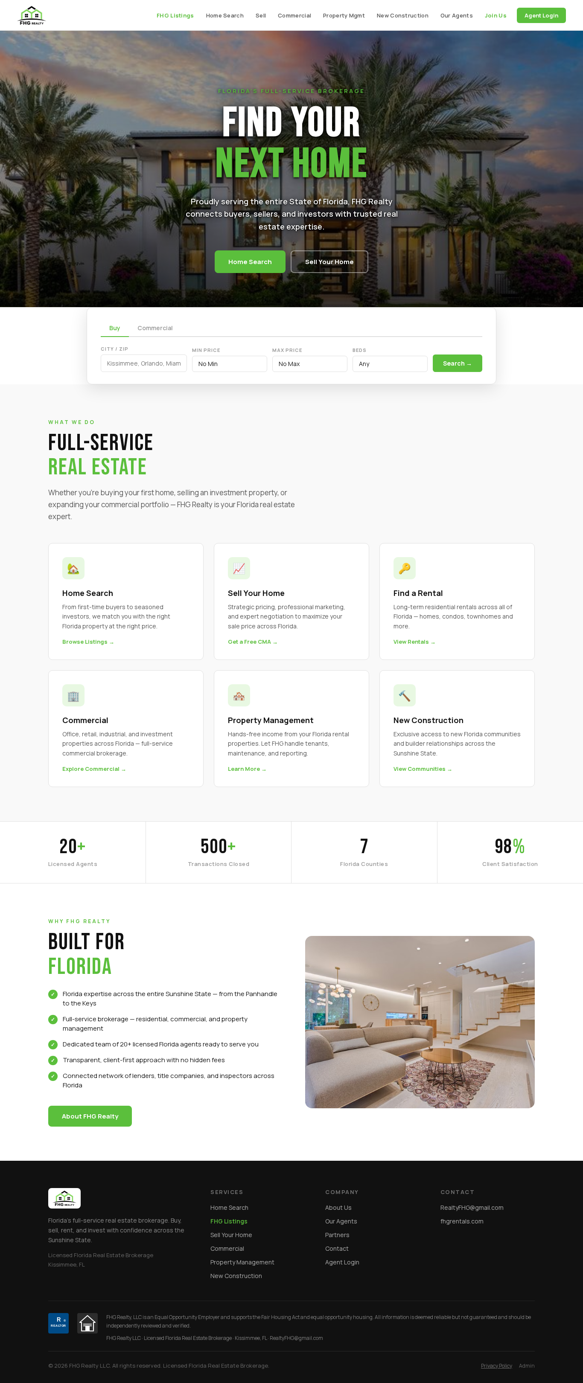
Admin (527, 1365)
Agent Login (541, 15)
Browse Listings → (88, 641)
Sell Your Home (329, 261)
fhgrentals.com (462, 1221)
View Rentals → (415, 641)
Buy (114, 328)
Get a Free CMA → (253, 641)
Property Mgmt (344, 15)
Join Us (496, 15)
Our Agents (456, 15)
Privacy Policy (496, 1365)
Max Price (287, 350)
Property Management (242, 1262)
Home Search (225, 15)
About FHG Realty (90, 1116)
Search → (457, 363)
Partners (337, 1235)
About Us (338, 1207)
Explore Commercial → (94, 769)
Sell (261, 15)
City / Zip (114, 349)
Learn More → (247, 769)
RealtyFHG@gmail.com (472, 1207)
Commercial (294, 15)
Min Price (206, 350)
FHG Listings (175, 15)
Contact (337, 1248)
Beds (360, 350)
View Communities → (423, 769)
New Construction (403, 15)
